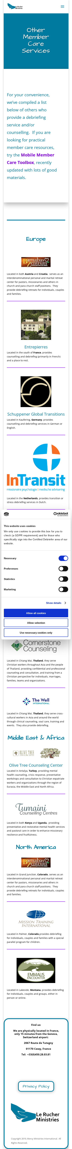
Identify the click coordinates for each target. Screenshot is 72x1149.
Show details (53, 602)
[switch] (63, 568)
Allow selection (36, 622)
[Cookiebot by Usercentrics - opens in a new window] (53, 514)
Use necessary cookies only (36, 632)
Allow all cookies (36, 613)
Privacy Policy (36, 1086)
